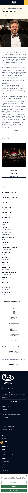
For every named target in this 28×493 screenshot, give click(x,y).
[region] (14, 483)
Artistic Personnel (7, 412)
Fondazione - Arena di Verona (8, 379)
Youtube (12, 388)
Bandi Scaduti (6, 432)
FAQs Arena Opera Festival (9, 452)
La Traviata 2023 (7, 257)
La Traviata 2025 (7, 287)
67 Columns (6, 461)
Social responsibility (8, 429)
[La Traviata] (14, 155)
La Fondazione (5, 406)
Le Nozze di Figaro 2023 (9, 237)
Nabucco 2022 (6, 227)
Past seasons (5, 438)
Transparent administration (9, 426)
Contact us (5, 417)
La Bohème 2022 (6, 212)
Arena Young (5, 446)
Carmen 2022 (6, 222)
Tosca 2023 (5, 262)
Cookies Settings (13, 482)
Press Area (4, 444)
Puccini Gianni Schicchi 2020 (10, 192)
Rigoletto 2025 (6, 293)
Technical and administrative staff (11, 414)
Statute (4, 420)
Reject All (14, 486)
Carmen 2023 (6, 242)
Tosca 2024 (5, 282)
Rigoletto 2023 (6, 252)
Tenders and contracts (8, 473)
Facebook (10, 388)
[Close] (26, 475)
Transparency (5, 424)
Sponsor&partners (7, 464)
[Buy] (26, 2)
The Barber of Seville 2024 (9, 272)
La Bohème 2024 (7, 277)
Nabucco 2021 (6, 202)
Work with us (5, 467)
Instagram (8, 388)
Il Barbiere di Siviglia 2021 (9, 197)
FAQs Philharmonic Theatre (9, 454)
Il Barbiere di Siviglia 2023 (9, 247)
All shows (4, 435)
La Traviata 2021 (6, 207)
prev (3, 168)
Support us (4, 458)
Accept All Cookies (14, 490)
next (25, 168)
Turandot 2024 (6, 267)
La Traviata (14, 173)
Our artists (4, 441)
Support (4, 449)
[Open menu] (2, 2)
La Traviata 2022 (6, 232)
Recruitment (6, 470)
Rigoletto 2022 (6, 217)
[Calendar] (22, 2)
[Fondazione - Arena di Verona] (14, 2)
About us (5, 409)
